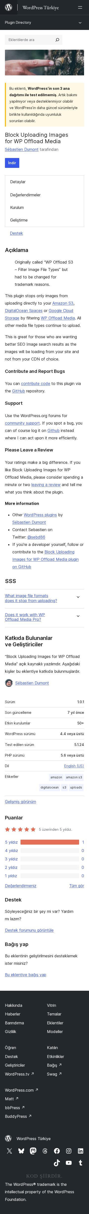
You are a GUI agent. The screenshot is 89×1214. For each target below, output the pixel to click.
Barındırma (14, 1022)
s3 (64, 787)
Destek (16, 233)
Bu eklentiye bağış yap (25, 974)
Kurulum (17, 207)
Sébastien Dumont (22, 149)
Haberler (12, 1014)
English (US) (74, 766)
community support (22, 423)
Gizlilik (10, 1031)
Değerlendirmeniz (20, 885)
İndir (12, 163)
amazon (56, 777)
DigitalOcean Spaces (24, 310)
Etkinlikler (55, 1056)
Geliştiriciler (15, 1065)
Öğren (10, 1047)
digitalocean (50, 787)
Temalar (54, 1014)
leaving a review (46, 484)
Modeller (55, 1031)
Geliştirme (19, 220)
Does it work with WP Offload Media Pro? (25, 617)
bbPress (15, 1107)
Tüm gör (76, 885)
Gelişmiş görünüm (20, 801)
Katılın (52, 1047)
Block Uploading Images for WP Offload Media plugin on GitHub (45, 559)
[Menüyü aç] (81, 7)
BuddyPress (18, 1116)
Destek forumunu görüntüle (29, 930)
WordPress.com (22, 1090)
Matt (12, 1098)
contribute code (35, 383)
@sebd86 (36, 537)
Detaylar (17, 181)
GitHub (18, 390)
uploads (76, 787)
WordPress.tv (19, 1074)
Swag (54, 1074)
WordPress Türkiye (34, 1138)
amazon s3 (74, 777)
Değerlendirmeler (25, 194)
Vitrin (51, 1005)
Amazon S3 (62, 303)
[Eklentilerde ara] (57, 40)
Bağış (54, 1065)
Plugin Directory (18, 22)
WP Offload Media (58, 317)
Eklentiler (55, 1022)
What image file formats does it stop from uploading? (31, 598)
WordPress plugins (40, 514)
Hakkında (13, 1005)
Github (53, 430)
